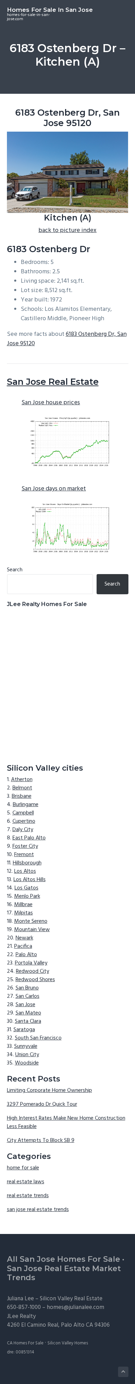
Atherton (22, 779)
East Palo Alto (29, 838)
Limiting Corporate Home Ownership (49, 1090)
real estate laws (25, 1181)
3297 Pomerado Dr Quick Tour (42, 1104)
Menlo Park (27, 896)
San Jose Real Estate (53, 381)
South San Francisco (38, 1038)
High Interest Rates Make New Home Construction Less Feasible (66, 1122)
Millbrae (23, 904)
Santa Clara (28, 1021)
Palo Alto (26, 954)
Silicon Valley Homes (67, 1343)
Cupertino (23, 821)
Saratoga (24, 1029)
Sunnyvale (25, 1046)
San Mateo (28, 1013)
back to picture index (67, 230)
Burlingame (25, 804)
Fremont (24, 854)
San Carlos (27, 996)
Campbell (23, 813)
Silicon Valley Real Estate (71, 1298)
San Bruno (27, 988)
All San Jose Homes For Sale (63, 1259)
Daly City (22, 829)
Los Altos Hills (30, 879)
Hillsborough (27, 863)
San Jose (25, 1004)
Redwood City (32, 971)
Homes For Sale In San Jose (50, 9)
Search (14, 569)
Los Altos (25, 871)
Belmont (22, 788)
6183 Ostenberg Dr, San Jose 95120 (67, 339)
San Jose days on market (53, 489)
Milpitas (23, 913)
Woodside (27, 1063)
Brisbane (22, 796)
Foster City (25, 846)
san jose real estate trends (38, 1209)
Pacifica (23, 946)
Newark (24, 938)
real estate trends (28, 1195)
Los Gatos (26, 888)
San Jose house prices (50, 403)
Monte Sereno (30, 921)
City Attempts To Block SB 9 (40, 1140)
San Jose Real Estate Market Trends (64, 1273)
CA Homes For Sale (25, 1343)
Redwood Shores (35, 979)
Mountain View (32, 929)
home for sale (23, 1167)
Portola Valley (31, 963)
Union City (27, 1054)
